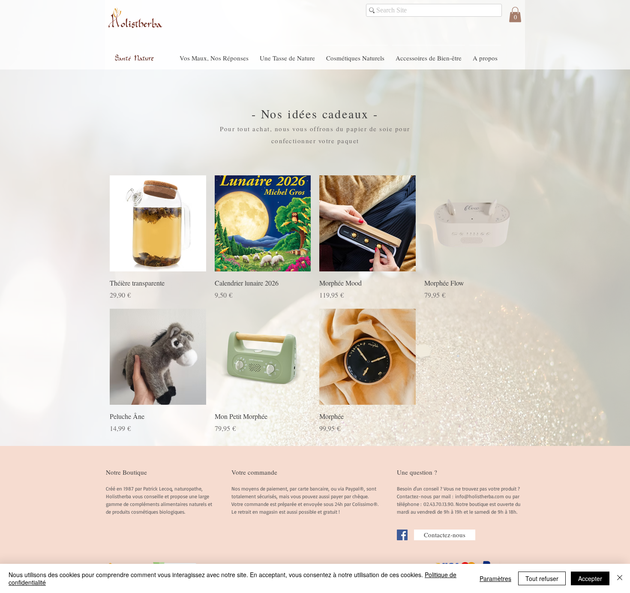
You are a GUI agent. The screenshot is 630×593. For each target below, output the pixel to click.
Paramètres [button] (495, 578)
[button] (515, 14)
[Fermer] (620, 578)
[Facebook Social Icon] (402, 535)
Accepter (590, 578)
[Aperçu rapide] (158, 223)
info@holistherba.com (479, 496)
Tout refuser (541, 578)
